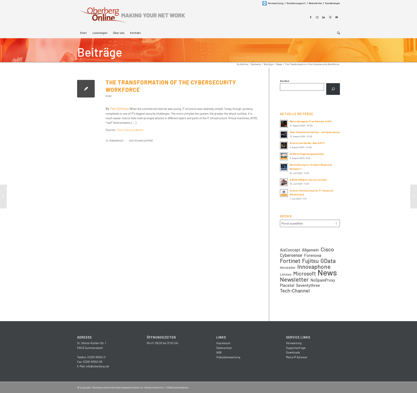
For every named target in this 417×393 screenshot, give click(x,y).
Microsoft (304, 273)
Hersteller (288, 267)
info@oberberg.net (97, 366)
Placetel (287, 285)
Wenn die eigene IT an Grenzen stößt (311, 121)
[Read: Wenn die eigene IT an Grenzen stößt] (284, 124)
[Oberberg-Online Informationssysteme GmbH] (131, 17)
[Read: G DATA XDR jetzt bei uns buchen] (284, 182)
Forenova (312, 255)
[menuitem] (83, 32)
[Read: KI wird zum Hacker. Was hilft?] (284, 145)
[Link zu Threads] (330, 17)
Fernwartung (275, 3)
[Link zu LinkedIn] (323, 17)
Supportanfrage (296, 348)
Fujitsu (310, 260)
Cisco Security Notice (130, 130)
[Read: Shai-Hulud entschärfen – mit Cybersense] (284, 135)
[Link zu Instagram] (317, 17)
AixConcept (290, 250)
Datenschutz (224, 348)
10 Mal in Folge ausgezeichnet (307, 153)
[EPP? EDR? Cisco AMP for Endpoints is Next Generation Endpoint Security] (3, 196)
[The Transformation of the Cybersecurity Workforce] (86, 88)
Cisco (327, 249)
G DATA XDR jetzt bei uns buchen (308, 179)
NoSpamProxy (322, 280)
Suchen (284, 80)
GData (328, 260)
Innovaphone (314, 266)
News (109, 96)
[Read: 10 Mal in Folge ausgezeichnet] (284, 156)
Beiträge (99, 52)
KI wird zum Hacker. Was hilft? (307, 143)
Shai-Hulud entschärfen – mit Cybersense (315, 132)
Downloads (293, 352)
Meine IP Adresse (296, 357)
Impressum (223, 343)
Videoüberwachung (228, 357)
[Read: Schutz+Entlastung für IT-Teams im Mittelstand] (284, 193)
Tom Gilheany (119, 108)
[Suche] (337, 32)
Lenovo (285, 274)
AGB (219, 352)
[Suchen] (333, 89)
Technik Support (143, 140)
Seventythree (308, 285)
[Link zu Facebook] (310, 17)
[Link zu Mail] (336, 17)
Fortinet (290, 260)
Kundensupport (296, 3)
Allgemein (310, 250)
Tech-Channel (295, 290)
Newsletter (315, 3)
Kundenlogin (332, 3)
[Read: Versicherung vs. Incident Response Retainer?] (284, 167)
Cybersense (291, 255)
